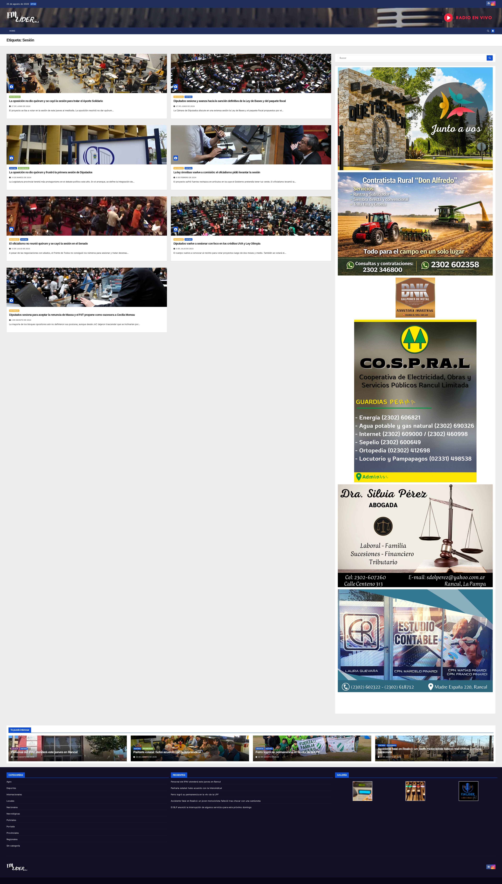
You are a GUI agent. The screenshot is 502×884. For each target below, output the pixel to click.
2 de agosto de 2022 (21, 320)
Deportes (259, 748)
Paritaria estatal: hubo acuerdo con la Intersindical (167, 752)
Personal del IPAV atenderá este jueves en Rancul (44, 752)
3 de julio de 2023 (185, 249)
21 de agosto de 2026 (390, 757)
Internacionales (14, 794)
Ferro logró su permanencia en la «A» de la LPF (288, 752)
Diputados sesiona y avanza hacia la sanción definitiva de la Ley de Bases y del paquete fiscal (229, 101)
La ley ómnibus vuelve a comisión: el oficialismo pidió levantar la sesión (216, 172)
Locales (15, 748)
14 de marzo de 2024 (21, 177)
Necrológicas (13, 813)
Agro (9, 781)
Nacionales (178, 97)
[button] (488, 31)
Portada (188, 97)
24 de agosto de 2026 (24, 757)
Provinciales (15, 97)
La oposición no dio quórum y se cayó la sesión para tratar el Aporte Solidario (56, 101)
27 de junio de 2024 (21, 106)
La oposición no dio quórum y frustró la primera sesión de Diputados (50, 172)
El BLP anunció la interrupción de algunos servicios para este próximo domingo (211, 807)
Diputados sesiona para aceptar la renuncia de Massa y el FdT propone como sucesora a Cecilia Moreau (72, 314)
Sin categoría (13, 845)
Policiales (11, 820)
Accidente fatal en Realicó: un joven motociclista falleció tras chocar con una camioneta (429, 750)
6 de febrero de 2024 (186, 177)
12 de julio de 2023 (21, 249)
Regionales (391, 745)
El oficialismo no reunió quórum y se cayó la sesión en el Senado (48, 243)
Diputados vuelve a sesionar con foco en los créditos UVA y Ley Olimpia (216, 243)
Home (12, 31)
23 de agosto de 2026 (268, 757)
